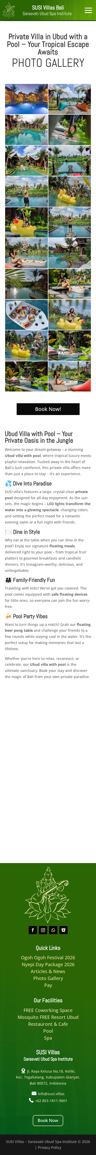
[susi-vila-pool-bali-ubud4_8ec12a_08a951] (69, 390)
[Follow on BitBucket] (63, 930)
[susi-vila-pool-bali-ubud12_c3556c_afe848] (26, 205)
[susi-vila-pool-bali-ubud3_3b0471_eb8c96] (69, 297)
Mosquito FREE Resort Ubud (48, 1017)
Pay (48, 985)
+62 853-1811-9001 (51, 1100)
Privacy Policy (49, 1147)
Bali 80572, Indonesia (48, 1083)
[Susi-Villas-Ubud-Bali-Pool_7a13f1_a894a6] (26, 112)
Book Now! (48, 409)
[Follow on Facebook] (33, 930)
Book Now (48, 1120)
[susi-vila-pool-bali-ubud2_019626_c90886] (69, 359)
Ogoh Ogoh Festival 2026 (48, 957)
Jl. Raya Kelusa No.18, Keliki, (51, 1071)
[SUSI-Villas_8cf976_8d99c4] (26, 174)
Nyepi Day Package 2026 (48, 964)
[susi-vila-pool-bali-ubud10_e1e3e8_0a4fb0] (69, 328)
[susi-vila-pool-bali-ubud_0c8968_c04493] (26, 390)
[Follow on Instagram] (43, 930)
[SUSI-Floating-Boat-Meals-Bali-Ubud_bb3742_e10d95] (26, 328)
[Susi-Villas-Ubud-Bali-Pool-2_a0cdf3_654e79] (26, 297)
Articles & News (48, 971)
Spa (48, 1038)
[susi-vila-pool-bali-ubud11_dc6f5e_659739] (69, 236)
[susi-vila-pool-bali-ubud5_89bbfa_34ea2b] (26, 266)
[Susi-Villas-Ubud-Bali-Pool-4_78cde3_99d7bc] (26, 143)
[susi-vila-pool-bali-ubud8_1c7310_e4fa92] (69, 205)
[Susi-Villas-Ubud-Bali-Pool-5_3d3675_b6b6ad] (69, 266)
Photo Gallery (48, 978)
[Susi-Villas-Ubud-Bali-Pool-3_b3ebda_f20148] (69, 174)
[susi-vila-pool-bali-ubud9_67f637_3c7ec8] (26, 359)
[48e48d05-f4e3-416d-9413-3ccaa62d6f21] (69, 112)
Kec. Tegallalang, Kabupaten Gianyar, (48, 1077)
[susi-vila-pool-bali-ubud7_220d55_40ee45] (26, 236)
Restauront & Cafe (48, 1024)
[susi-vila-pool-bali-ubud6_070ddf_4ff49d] (69, 143)
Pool (48, 1031)
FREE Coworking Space (48, 1010)
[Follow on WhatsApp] (53, 930)
